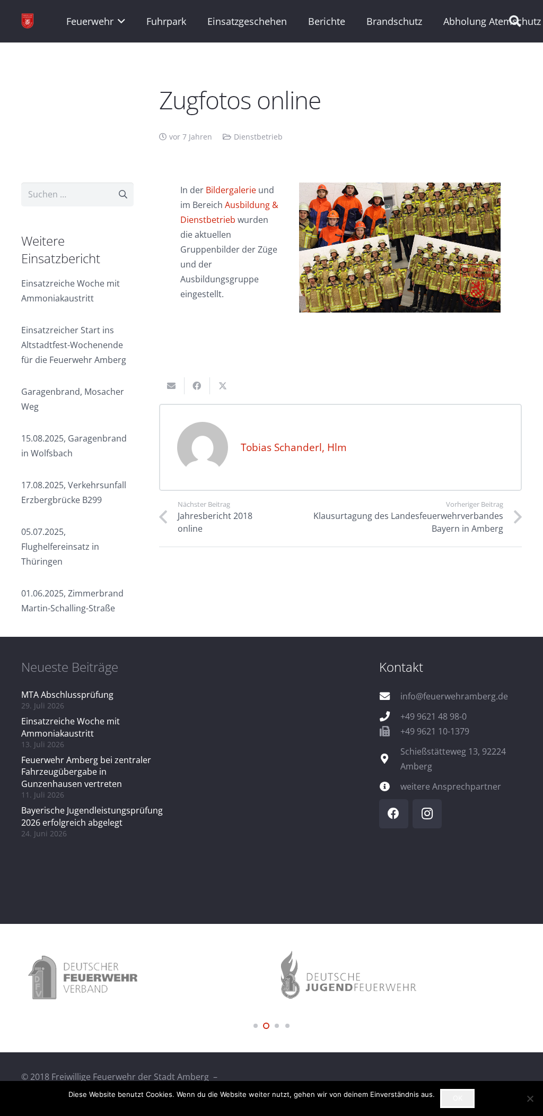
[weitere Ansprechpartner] (389, 786)
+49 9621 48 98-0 (433, 716)
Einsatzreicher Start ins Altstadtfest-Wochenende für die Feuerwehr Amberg (73, 345)
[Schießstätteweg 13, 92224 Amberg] (389, 759)
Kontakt (401, 667)
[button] (119, 21)
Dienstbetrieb (258, 137)
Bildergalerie (231, 190)
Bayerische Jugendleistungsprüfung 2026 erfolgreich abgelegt (92, 816)
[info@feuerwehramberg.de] (389, 696)
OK (457, 1098)
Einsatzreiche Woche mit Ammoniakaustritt (70, 727)
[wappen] (27, 21)
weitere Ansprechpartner (450, 786)
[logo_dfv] (146, 978)
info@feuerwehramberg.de (454, 696)
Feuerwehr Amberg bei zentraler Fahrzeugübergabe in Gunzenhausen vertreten (86, 772)
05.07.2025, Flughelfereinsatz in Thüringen (60, 546)
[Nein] (529, 1098)
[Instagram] (427, 813)
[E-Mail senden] (172, 385)
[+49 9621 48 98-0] (389, 716)
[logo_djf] (397, 978)
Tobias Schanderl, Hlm (294, 447)
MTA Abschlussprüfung (67, 694)
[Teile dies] (197, 385)
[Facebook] (393, 813)
